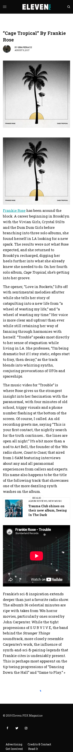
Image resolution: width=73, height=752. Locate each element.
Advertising (14, 744)
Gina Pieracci (25, 47)
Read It (33, 749)
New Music (55, 500)
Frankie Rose (14, 210)
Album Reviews (37, 500)
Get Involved (14, 749)
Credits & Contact (39, 744)
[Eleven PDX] (36, 7)
